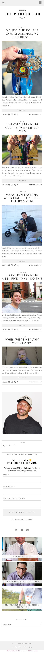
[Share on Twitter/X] (12, 115)
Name (6, 474)
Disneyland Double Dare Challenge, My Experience (22, 34)
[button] (41, 3)
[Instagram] (5, 635)
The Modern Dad (25, 643)
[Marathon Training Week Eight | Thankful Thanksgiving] (22, 245)
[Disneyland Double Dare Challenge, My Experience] (22, 94)
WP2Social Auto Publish (13, 651)
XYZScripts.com (32, 651)
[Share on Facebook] (9, 115)
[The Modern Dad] (22, 10)
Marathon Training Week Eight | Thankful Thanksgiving (22, 198)
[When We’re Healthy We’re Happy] (22, 364)
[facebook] (22, 530)
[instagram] (16, 530)
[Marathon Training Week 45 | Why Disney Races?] (22, 164)
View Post (22, 110)
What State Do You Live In (14, 498)
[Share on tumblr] (18, 115)
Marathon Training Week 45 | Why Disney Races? (22, 128)
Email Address (9, 486)
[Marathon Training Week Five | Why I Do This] (22, 312)
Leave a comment (35, 114)
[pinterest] (27, 530)
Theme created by (22, 647)
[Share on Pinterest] (15, 115)
